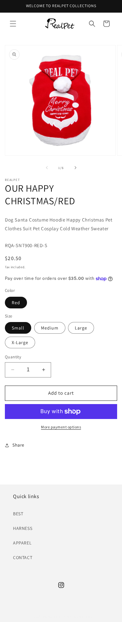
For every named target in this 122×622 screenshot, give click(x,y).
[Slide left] (47, 168)
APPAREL (22, 543)
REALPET (50, 616)
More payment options (61, 427)
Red (16, 302)
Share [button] (18, 445)
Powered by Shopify (75, 616)
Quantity (13, 357)
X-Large (20, 342)
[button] (13, 24)
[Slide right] (75, 168)
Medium (50, 328)
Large (81, 328)
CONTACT (22, 557)
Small (18, 328)
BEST (18, 514)
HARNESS (22, 528)
